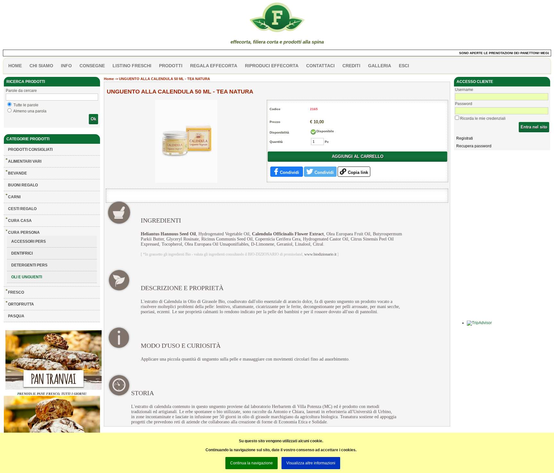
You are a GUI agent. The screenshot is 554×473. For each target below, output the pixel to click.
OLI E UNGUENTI (26, 277)
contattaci (320, 65)
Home (109, 79)
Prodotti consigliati (30, 149)
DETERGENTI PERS (29, 265)
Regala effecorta (213, 65)
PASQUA (16, 316)
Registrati (464, 138)
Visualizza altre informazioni (310, 463)
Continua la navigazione (251, 463)
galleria (379, 65)
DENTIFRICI (22, 253)
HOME (15, 65)
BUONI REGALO (23, 185)
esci (404, 65)
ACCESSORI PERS (28, 241)
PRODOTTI (170, 65)
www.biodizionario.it (320, 254)
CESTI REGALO (22, 209)
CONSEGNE (92, 65)
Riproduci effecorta (271, 65)
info (66, 65)
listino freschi (132, 65)
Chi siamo (41, 65)
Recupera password (473, 146)
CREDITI (351, 65)
